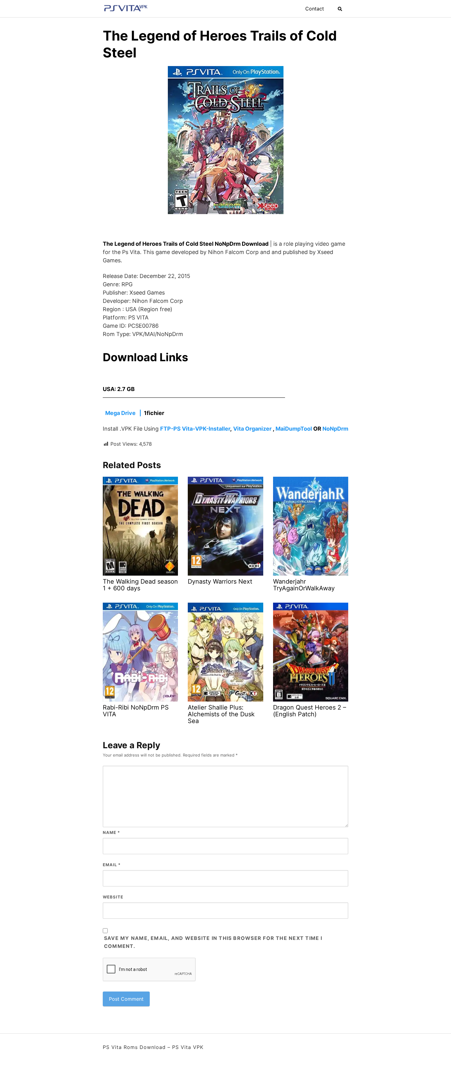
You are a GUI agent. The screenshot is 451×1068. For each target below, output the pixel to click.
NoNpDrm (335, 428)
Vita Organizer (252, 428)
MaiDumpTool (294, 428)
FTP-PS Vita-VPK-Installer (195, 428)
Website (113, 896)
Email (112, 864)
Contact (314, 9)
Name (111, 832)
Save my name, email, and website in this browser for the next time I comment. (213, 942)
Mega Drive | (124, 413)
